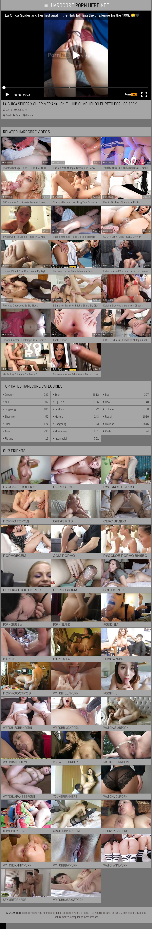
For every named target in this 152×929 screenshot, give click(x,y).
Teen (18, 115)
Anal (8, 115)
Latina (29, 115)
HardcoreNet (80, 5)
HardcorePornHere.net (29, 913)
